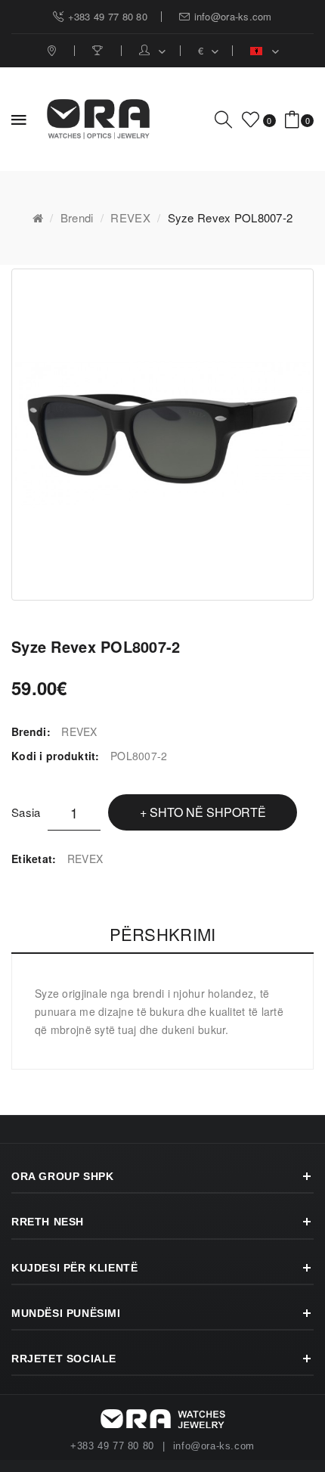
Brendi (77, 217)
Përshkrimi (163, 934)
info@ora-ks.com (214, 1446)
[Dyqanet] (53, 50)
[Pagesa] (99, 50)
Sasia (25, 812)
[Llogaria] (152, 50)
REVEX (130, 217)
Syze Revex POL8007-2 (230, 217)
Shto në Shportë (208, 812)
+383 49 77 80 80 (112, 1446)
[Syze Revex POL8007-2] (162, 435)
